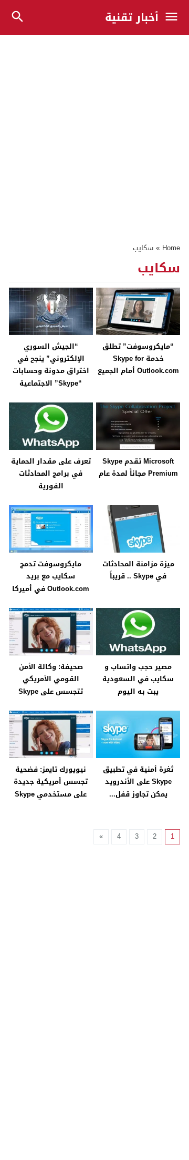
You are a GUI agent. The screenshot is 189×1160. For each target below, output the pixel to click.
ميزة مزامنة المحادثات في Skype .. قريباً (138, 570)
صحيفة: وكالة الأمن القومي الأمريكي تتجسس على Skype (50, 679)
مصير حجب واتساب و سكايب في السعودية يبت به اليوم (138, 679)
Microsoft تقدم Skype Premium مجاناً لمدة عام (138, 467)
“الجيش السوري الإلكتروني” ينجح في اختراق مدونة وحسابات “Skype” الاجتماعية (51, 365)
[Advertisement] (94, 133)
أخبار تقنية (132, 17)
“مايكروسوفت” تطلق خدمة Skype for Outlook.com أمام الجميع (138, 359)
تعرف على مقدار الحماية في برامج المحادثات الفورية (51, 474)
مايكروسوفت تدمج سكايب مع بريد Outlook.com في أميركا (50, 576)
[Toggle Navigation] (174, 17)
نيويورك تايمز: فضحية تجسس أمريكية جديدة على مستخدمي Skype (51, 782)
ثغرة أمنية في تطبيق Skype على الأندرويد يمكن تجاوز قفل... (138, 782)
